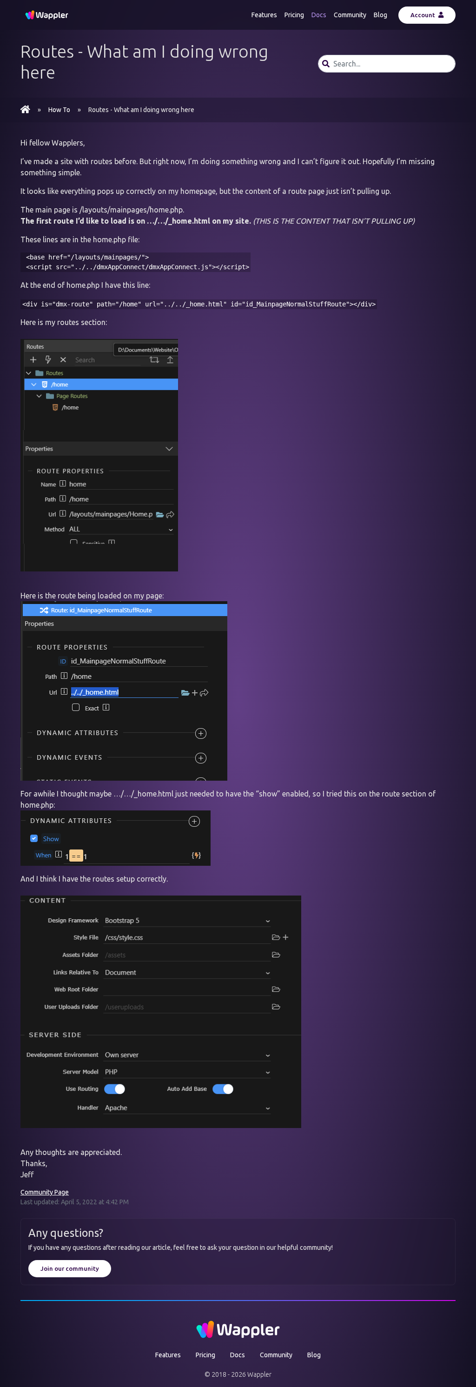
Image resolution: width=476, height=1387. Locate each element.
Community (350, 15)
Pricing (294, 15)
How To (59, 109)
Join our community (69, 1268)
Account (423, 15)
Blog (380, 15)
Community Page (44, 1192)
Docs (318, 15)
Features (264, 15)
